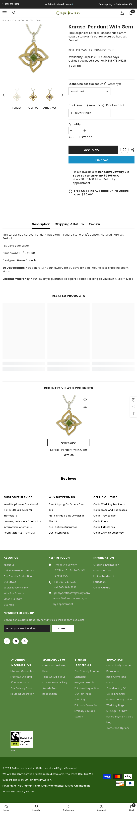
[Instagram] (16, 641)
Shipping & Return (69, 224)
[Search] (14, 13)
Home (6, 20)
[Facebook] (7, 641)
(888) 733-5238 (19, 510)
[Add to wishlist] (124, 150)
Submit (63, 628)
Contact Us (34, 521)
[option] (33, 49)
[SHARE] (131, 150)
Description (41, 224)
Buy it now (101, 160)
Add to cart (93, 149)
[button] (3, 95)
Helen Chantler (27, 260)
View (13, 750)
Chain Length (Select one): (96, 105)
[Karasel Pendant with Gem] (68, 416)
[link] (24, 363)
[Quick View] (85, 407)
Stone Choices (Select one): (94, 84)
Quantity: (75, 124)
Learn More (125, 279)
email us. (27, 527)
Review (94, 224)
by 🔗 (59, 4)
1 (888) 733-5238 (11, 4)
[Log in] (122, 13)
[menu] (5, 13)
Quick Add (68, 442)
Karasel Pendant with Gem (68, 450)
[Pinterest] (24, 641)
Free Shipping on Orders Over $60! (116, 4)
